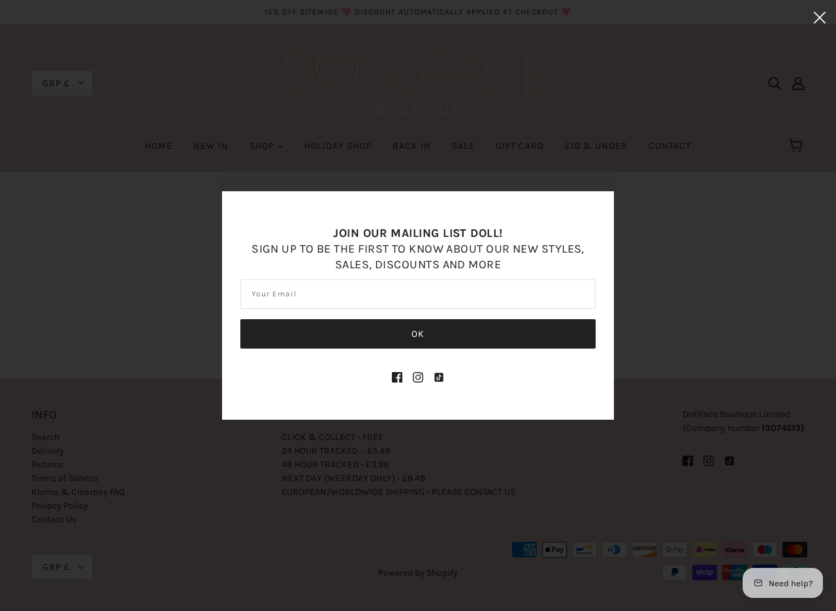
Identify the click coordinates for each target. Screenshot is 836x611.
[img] (397, 376)
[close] (819, 17)
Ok (418, 333)
